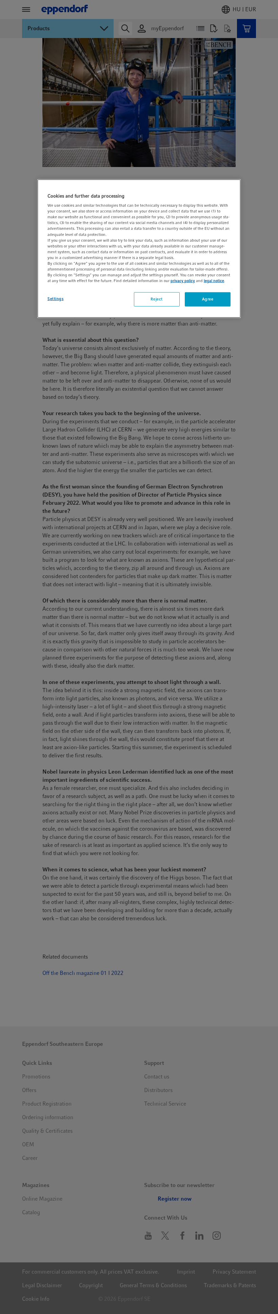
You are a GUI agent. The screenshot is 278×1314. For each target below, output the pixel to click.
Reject (156, 299)
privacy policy (183, 280)
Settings (55, 298)
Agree (208, 299)
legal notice (214, 280)
